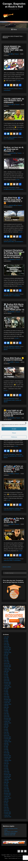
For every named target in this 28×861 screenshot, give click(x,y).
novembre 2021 (7, 719)
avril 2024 (6, 676)
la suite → (19, 80)
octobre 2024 (7, 668)
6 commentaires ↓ (20, 189)
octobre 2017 (7, 796)
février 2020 (6, 752)
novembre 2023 (7, 683)
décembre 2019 (7, 755)
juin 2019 (6, 765)
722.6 (5, 295)
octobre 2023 (7, 685)
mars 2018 (6, 788)
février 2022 (6, 715)
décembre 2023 (7, 682)
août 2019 (6, 762)
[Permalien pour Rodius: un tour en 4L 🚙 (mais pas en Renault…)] (14, 170)
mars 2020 (6, 751)
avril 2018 (6, 787)
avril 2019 (6, 768)
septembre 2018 (7, 779)
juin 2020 (6, 746)
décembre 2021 (7, 718)
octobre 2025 (7, 651)
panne (9, 241)
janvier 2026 (6, 646)
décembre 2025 (7, 647)
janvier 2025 (6, 663)
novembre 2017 (7, 794)
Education (11, 88)
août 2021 (6, 724)
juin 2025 (6, 655)
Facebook (18, 851)
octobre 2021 (7, 721)
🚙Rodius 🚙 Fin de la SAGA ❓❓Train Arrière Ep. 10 (14, 520)
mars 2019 (6, 769)
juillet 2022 (6, 707)
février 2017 (6, 809)
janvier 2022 (6, 716)
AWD (7, 189)
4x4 (4, 189)
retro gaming (11, 456)
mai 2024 (6, 674)
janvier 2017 (6, 810)
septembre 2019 (7, 760)
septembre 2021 (7, 722)
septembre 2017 (7, 798)
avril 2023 (6, 693)
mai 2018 (6, 785)
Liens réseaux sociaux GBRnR (10, 831)
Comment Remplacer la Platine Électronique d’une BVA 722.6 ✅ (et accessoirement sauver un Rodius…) (14, 254)
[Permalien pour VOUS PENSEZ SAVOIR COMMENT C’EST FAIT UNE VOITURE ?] (14, 71)
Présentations (12, 187)
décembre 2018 (7, 774)
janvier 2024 (6, 680)
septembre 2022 (7, 704)
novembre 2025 (7, 649)
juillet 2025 (6, 654)
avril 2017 (6, 805)
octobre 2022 (7, 702)
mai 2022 (6, 710)
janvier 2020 (6, 754)
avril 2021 (6, 730)
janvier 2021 (6, 735)
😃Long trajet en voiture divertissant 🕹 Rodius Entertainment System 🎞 (14, 413)
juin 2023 (6, 690)
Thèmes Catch (20, 858)
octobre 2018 (7, 777)
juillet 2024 (6, 671)
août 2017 (6, 799)
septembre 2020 (7, 741)
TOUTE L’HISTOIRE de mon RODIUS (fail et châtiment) (14, 100)
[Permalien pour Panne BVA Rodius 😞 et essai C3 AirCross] (14, 379)
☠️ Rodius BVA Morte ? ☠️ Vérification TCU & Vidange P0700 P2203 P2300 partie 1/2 (14, 307)
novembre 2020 (7, 738)
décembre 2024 (7, 665)
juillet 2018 (6, 782)
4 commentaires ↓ (17, 560)
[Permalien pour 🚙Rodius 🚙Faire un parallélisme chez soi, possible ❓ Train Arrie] (14, 490)
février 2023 (6, 696)
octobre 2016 (7, 815)
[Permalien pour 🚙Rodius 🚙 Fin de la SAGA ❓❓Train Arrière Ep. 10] (14, 541)
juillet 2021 (6, 726)
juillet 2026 (6, 636)
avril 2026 (6, 641)
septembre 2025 (7, 652)
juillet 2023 (6, 688)
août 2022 (6, 705)
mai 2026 (6, 640)
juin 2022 (6, 708)
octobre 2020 (7, 740)
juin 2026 (6, 638)
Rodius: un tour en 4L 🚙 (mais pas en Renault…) (14, 149)
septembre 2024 (7, 669)
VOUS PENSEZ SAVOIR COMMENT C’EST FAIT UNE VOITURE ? (13, 49)
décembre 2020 (7, 737)
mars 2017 (6, 807)
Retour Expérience (13, 137)
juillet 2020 (6, 744)
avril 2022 (6, 712)
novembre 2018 (7, 776)
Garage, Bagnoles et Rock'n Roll (14, 5)
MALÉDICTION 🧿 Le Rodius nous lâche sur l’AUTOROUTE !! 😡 (13, 200)
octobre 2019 (7, 758)
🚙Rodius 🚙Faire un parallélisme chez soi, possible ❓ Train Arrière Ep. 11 (13, 469)
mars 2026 (6, 643)
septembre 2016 (7, 816)
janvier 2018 (6, 791)
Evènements (12, 398)
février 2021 (6, 733)
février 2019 (6, 771)
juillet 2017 (6, 801)
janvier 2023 (6, 698)
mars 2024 (6, 677)
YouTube (25, 851)
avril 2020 (6, 749)
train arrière (9, 509)
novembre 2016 (7, 813)
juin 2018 (6, 784)
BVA (7, 295)
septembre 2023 (7, 687)
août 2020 (6, 743)
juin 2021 (6, 727)
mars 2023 (6, 694)
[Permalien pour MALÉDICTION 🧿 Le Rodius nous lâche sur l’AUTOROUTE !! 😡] (14, 222)
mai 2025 (6, 657)
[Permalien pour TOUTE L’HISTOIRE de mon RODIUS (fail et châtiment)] (14, 121)
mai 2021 (6, 729)
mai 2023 (6, 691)
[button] (25, 423)
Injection (6, 241)
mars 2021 (6, 732)
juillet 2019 (6, 763)
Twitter (22, 851)
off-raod (10, 189)
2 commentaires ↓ (17, 509)
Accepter (14, 428)
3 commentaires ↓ (11, 138)
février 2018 (6, 790)
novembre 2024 (7, 666)
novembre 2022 (7, 701)
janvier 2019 (6, 773)
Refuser (14, 432)
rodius (19, 88)
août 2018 (6, 780)
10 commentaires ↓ (8, 207)
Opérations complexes (14, 294)
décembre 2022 (7, 699)
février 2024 (6, 679)
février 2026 (6, 644)
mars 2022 (6, 713)
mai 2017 (6, 804)
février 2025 (6, 661)
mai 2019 (6, 766)
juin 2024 (6, 672)
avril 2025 (6, 658)
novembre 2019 (7, 757)
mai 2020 (6, 748)
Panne (10, 240)
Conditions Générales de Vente (10, 828)
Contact (5, 830)
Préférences (14, 437)
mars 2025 (6, 660)
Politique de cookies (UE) (9, 834)
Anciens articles (6, 566)
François (17, 54)
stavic (13, 348)
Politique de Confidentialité (10, 833)
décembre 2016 (7, 812)
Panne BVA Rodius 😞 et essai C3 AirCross (14, 359)
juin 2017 (6, 802)
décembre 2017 (7, 793)
